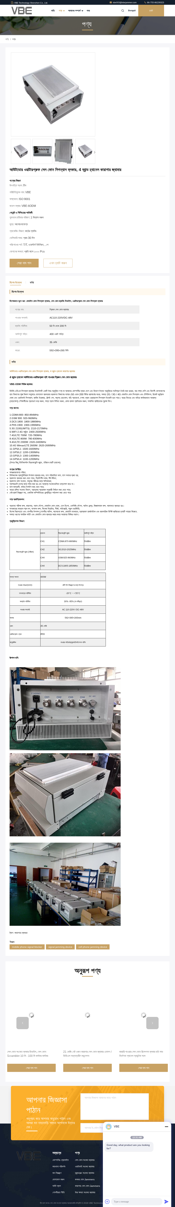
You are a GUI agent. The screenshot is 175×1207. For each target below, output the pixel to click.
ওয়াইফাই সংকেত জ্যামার (84, 1166)
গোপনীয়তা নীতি (58, 1192)
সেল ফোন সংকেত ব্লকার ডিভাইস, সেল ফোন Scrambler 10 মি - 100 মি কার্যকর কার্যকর (27, 1053)
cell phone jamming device (92, 947)
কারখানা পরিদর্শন (58, 1166)
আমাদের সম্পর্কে (74, 10)
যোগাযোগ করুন (58, 1179)
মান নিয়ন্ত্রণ (56, 1173)
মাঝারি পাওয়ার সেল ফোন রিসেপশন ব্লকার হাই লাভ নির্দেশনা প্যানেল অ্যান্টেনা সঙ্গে (141, 1053)
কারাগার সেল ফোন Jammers (87, 1186)
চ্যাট (151, 10)
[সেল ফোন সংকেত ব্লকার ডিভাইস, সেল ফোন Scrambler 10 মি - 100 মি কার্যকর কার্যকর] (31, 1015)
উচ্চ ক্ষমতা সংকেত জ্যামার (85, 1192)
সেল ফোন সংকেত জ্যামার (85, 1160)
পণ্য (61, 10)
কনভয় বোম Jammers (85, 1179)
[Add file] (107, 1201)
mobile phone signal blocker (27, 947)
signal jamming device (60, 947)
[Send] (166, 1201)
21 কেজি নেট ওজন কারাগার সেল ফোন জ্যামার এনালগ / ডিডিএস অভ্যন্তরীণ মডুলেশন (87, 1053)
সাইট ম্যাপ (56, 1186)
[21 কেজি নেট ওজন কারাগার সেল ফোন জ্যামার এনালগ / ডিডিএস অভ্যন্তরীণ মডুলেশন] (87, 1015)
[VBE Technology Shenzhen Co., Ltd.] (21, 10)
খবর (88, 10)
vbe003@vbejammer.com (125, 2)
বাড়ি (53, 10)
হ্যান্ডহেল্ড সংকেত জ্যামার (84, 1173)
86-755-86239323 (155, 2)
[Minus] (166, 1127)
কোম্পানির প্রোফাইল (60, 1160)
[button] (94, 152)
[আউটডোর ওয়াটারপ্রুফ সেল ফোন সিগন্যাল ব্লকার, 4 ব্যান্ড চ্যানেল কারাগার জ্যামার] (53, 95)
